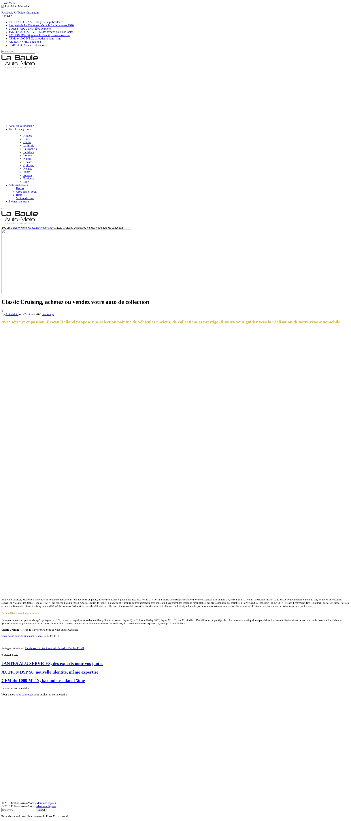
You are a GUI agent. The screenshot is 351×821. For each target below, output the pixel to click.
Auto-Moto (11, 314)
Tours (26, 171)
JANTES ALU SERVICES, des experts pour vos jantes (41, 31)
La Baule (28, 145)
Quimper (28, 165)
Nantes (27, 158)
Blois (26, 139)
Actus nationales (18, 185)
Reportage (48, 314)
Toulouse (28, 178)
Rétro (19, 194)
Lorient (27, 155)
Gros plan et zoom (26, 191)
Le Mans (28, 152)
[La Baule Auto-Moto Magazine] (19, 68)
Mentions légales (46, 803)
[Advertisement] (111, 95)
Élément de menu (19, 201)
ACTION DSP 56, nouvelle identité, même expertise (39, 35)
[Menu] (2, 208)
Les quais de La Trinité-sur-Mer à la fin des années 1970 (41, 25)
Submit (41, 810)
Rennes (27, 168)
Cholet (27, 142)
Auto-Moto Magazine (21, 125)
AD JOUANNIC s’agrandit (25, 41)
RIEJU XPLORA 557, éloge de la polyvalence (36, 22)
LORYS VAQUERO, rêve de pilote (30, 28)
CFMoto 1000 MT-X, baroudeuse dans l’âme (35, 38)
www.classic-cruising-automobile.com (21, 636)
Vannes (27, 175)
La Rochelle (30, 148)
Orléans (27, 162)
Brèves (20, 188)
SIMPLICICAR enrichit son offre (28, 45)
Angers (27, 135)
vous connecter (24, 694)
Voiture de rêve (25, 198)
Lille (26, 181)
